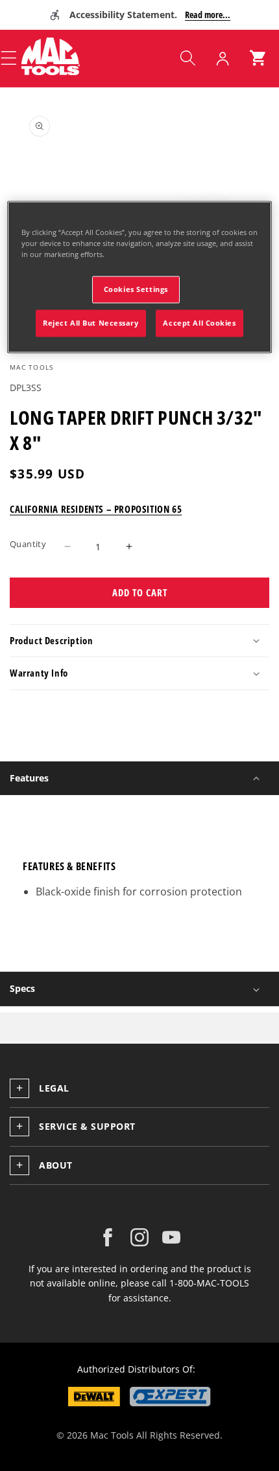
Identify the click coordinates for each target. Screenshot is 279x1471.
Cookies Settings (136, 289)
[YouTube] (171, 1237)
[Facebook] (107, 1237)
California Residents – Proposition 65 (96, 508)
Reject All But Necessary (91, 323)
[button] (187, 58)
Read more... (207, 14)
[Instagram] (139, 1237)
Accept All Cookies (199, 323)
